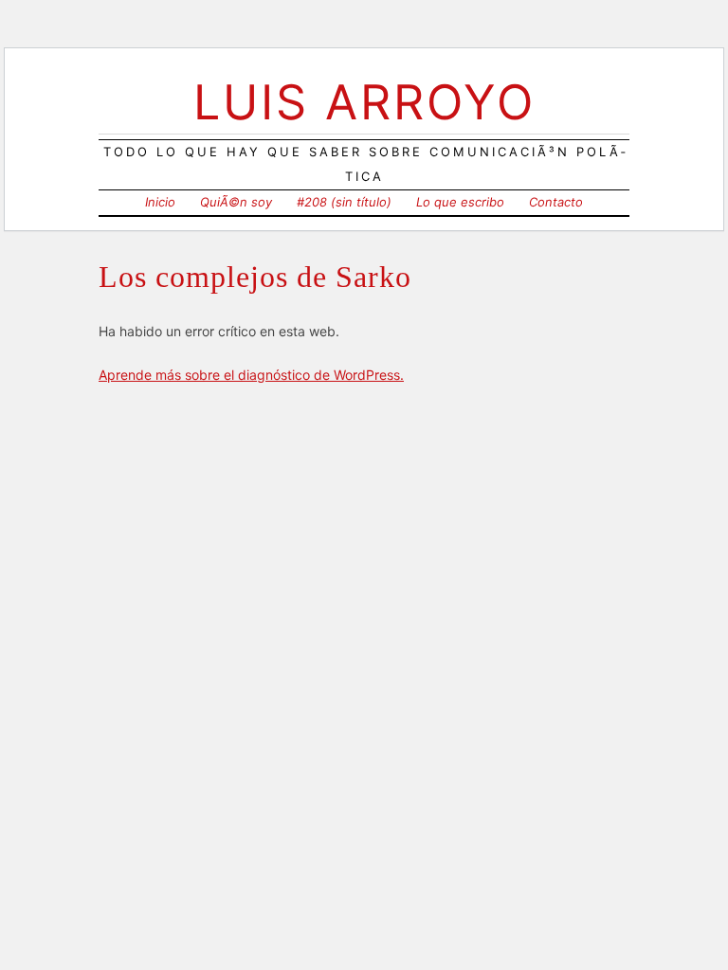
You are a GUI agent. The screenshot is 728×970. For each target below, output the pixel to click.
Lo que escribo (460, 201)
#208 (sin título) (344, 201)
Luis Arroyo (364, 102)
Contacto (556, 201)
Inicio (160, 201)
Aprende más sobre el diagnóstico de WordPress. (251, 375)
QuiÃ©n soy (236, 201)
